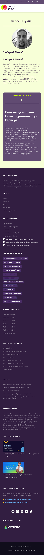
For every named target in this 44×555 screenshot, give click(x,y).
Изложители (7, 224)
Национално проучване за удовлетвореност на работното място (19, 398)
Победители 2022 (9, 324)
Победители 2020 (9, 330)
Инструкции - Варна (10, 236)
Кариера (6, 201)
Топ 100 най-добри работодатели (14, 351)
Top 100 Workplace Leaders (11, 354)
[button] (40, 7)
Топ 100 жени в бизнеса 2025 (12, 360)
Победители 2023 (9, 321)
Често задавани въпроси (11, 211)
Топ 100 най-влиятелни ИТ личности (15, 366)
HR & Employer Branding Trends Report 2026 (17, 384)
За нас (5, 198)
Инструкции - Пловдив (11, 233)
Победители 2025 (9, 315)
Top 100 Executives (9, 357)
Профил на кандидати (10, 227)
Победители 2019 (9, 333)
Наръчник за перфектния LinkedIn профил (17, 388)
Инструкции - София (10, 230)
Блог (4, 204)
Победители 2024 (9, 318)
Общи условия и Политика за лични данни (22, 550)
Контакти (6, 208)
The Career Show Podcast (11, 391)
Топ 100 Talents (7, 348)
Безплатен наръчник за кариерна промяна (17, 394)
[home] (7, 7)
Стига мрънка (7, 370)
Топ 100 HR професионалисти (13, 363)
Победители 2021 (9, 327)
